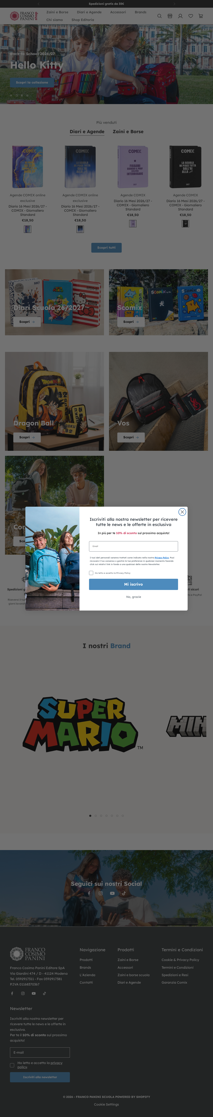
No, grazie (133, 597)
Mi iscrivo (133, 584)
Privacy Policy (162, 557)
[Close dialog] (182, 512)
